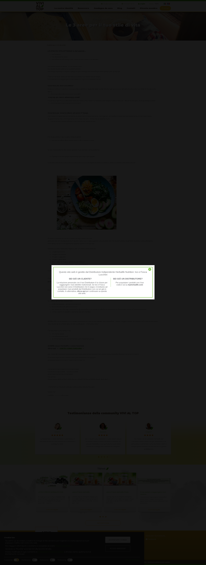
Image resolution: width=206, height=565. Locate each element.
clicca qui (81, 291)
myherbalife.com (135, 285)
